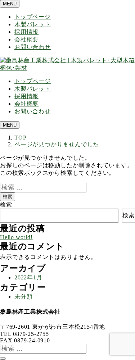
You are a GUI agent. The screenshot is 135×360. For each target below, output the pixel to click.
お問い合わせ (32, 47)
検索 (7, 196)
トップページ (32, 17)
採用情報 (26, 32)
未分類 (23, 296)
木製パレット (32, 24)
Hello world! (16, 237)
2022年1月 (28, 277)
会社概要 (26, 39)
